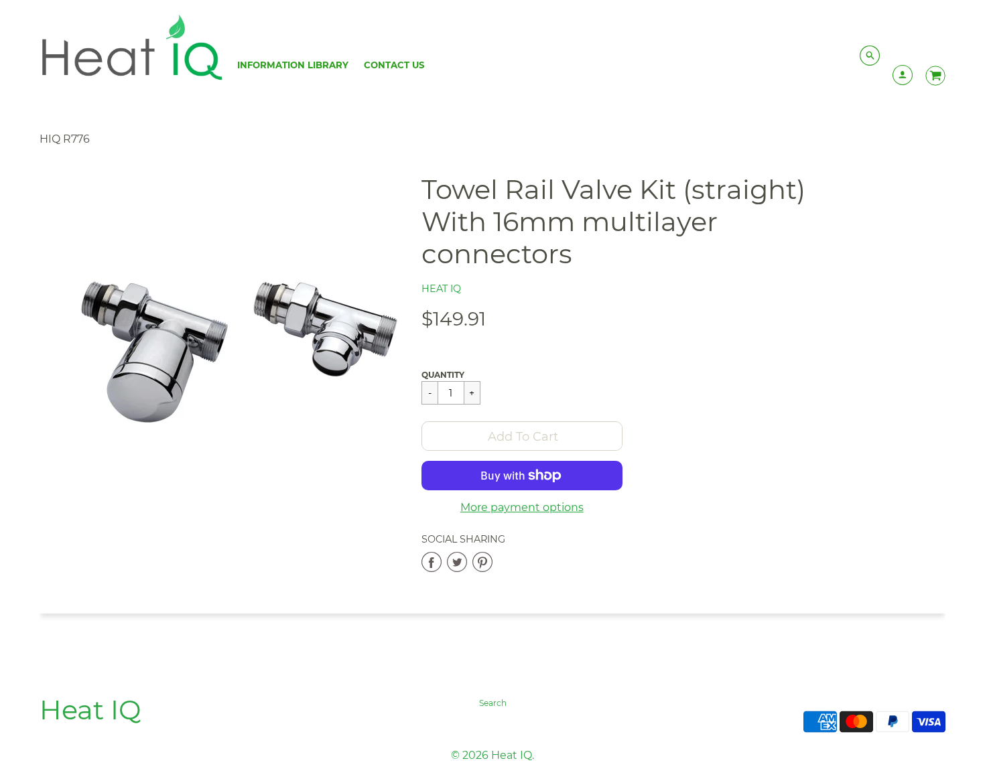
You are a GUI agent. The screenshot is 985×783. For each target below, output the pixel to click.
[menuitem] (293, 65)
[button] (521, 436)
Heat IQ (441, 289)
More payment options (522, 507)
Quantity (442, 375)
